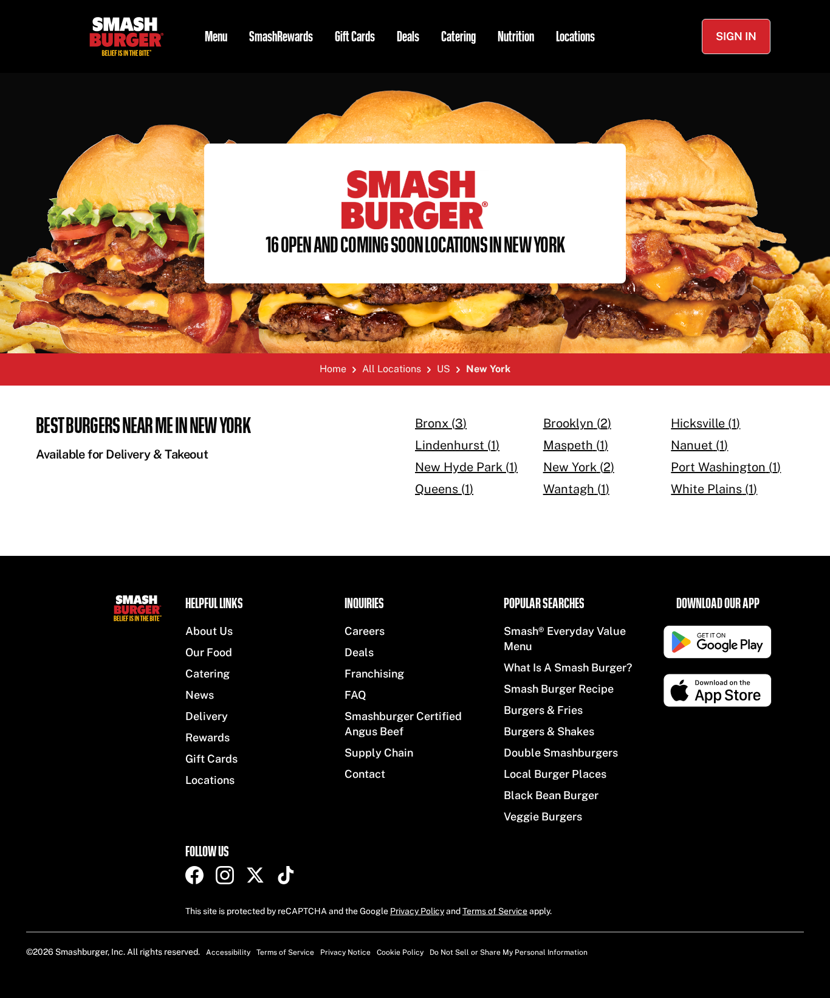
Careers (365, 631)
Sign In (736, 36)
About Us (209, 631)
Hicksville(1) (705, 423)
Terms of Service (494, 911)
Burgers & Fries (543, 710)
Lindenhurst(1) (457, 445)
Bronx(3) (441, 423)
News (199, 694)
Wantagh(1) (576, 489)
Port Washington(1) (726, 467)
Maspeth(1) (575, 445)
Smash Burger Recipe (559, 688)
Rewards (207, 737)
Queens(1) (444, 489)
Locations (575, 36)
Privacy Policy (417, 911)
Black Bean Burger (551, 795)
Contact (365, 774)
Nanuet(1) (699, 445)
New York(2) (578, 467)
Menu (216, 36)
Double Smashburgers (561, 752)
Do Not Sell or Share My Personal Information (509, 952)
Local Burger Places (555, 774)
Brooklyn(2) (577, 423)
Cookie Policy (400, 952)
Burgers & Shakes (549, 731)
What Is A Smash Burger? (568, 667)
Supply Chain (379, 752)
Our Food (208, 652)
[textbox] (206, 438)
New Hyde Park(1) (466, 467)
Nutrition (516, 36)
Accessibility (228, 952)
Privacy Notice (345, 952)
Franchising (374, 673)
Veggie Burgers (543, 816)
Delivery (206, 716)
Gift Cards (355, 36)
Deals (408, 36)
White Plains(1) (714, 489)
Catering (458, 36)
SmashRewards (281, 36)
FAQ (355, 694)
